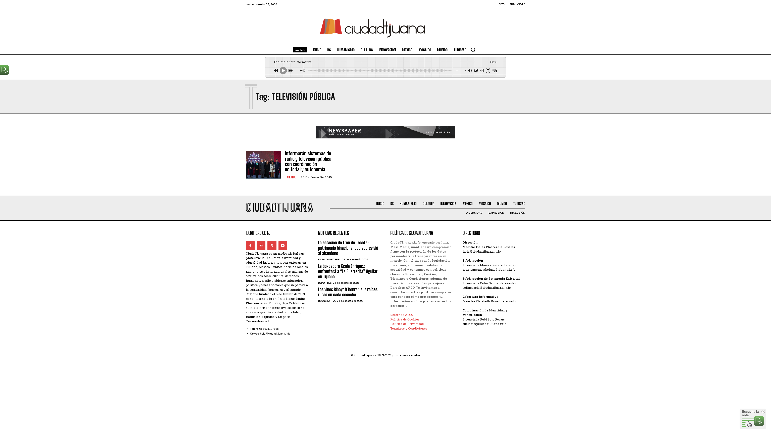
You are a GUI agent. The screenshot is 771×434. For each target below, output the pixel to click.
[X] (271, 245)
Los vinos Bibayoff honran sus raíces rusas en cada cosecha (347, 292)
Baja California (329, 259)
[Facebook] (250, 245)
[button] (473, 49)
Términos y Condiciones (408, 328)
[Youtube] (282, 245)
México (292, 177)
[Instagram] (261, 245)
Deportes (324, 282)
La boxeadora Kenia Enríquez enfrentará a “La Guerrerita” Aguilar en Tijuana (347, 271)
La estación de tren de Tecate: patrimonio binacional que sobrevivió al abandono (348, 248)
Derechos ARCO (401, 315)
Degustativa (327, 300)
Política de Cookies (404, 319)
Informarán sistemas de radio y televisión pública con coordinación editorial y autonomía (308, 161)
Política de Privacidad (407, 324)
